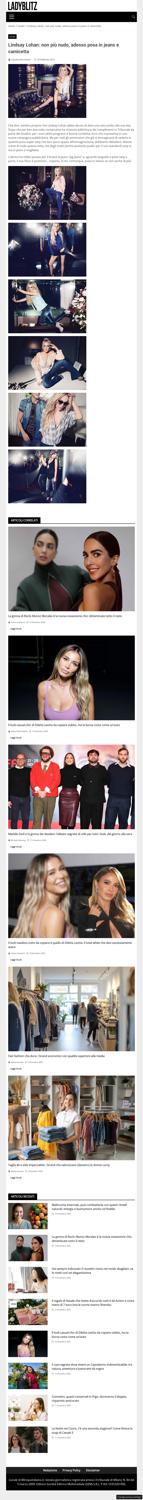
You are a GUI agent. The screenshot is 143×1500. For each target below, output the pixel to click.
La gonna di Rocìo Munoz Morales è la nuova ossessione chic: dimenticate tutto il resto (65, 616)
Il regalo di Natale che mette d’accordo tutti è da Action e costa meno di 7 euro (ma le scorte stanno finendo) (93, 1303)
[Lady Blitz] (22, 6)
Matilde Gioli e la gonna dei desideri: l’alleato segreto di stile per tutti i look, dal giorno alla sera (70, 834)
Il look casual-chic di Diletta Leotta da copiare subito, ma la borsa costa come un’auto (64, 725)
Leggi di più (16, 628)
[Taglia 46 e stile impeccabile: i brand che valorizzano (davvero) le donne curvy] (71, 1118)
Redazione (50, 1470)
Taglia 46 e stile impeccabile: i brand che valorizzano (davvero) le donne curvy (59, 1165)
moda (12, 36)
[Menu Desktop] (11, 17)
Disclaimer (93, 1470)
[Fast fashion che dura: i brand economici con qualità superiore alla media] (71, 1009)
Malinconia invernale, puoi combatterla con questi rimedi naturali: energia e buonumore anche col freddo (89, 1207)
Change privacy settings (129, 1496)
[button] (133, 17)
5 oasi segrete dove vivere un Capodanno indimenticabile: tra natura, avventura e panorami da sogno (92, 1367)
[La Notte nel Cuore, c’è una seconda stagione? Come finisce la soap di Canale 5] (28, 1440)
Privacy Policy (71, 1470)
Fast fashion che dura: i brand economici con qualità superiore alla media (56, 1056)
